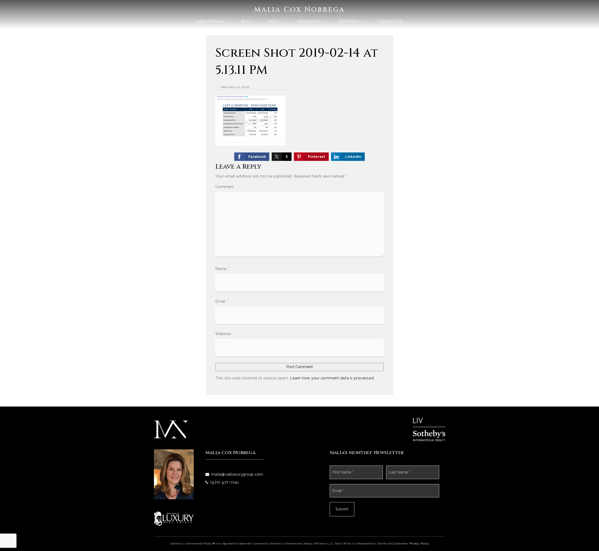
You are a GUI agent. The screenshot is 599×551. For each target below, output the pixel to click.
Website (223, 334)
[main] (299, 203)
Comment (224, 187)
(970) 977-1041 (224, 482)
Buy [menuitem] (246, 21)
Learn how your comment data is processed (332, 378)
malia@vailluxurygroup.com (237, 474)
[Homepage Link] (171, 429)
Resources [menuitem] (308, 21)
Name (222, 268)
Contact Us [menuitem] (390, 21)
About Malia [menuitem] (210, 21)
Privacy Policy (419, 543)
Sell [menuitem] (273, 21)
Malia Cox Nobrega (299, 9)
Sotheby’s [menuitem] (349, 21)
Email (221, 301)
